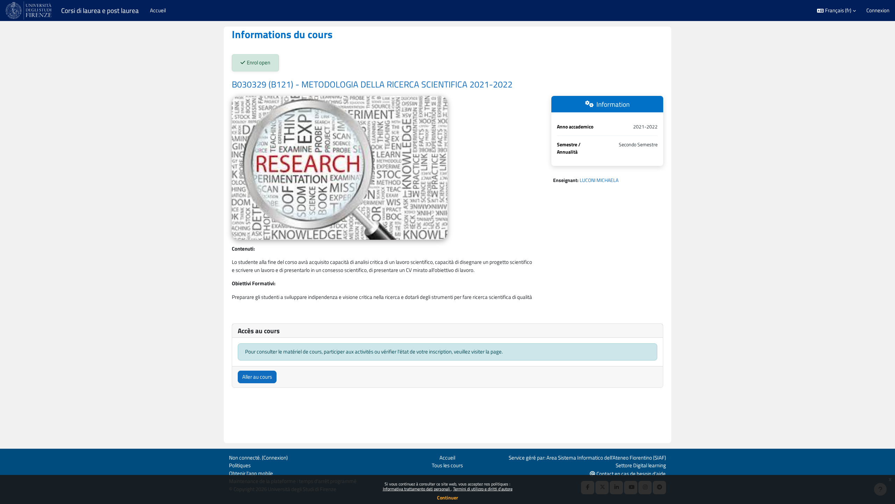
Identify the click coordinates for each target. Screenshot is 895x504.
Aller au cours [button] (257, 377)
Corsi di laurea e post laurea (100, 10)
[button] (836, 10)
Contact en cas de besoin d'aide (630, 474)
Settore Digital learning (641, 465)
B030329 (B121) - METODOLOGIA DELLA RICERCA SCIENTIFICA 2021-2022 (372, 84)
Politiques (240, 465)
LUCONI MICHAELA (599, 180)
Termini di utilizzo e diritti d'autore (483, 488)
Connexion (877, 10)
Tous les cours (447, 465)
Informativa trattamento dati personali (417, 488)
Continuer (447, 497)
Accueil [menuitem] (158, 10)
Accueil (447, 458)
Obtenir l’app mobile (251, 473)
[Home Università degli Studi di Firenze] (29, 10)
